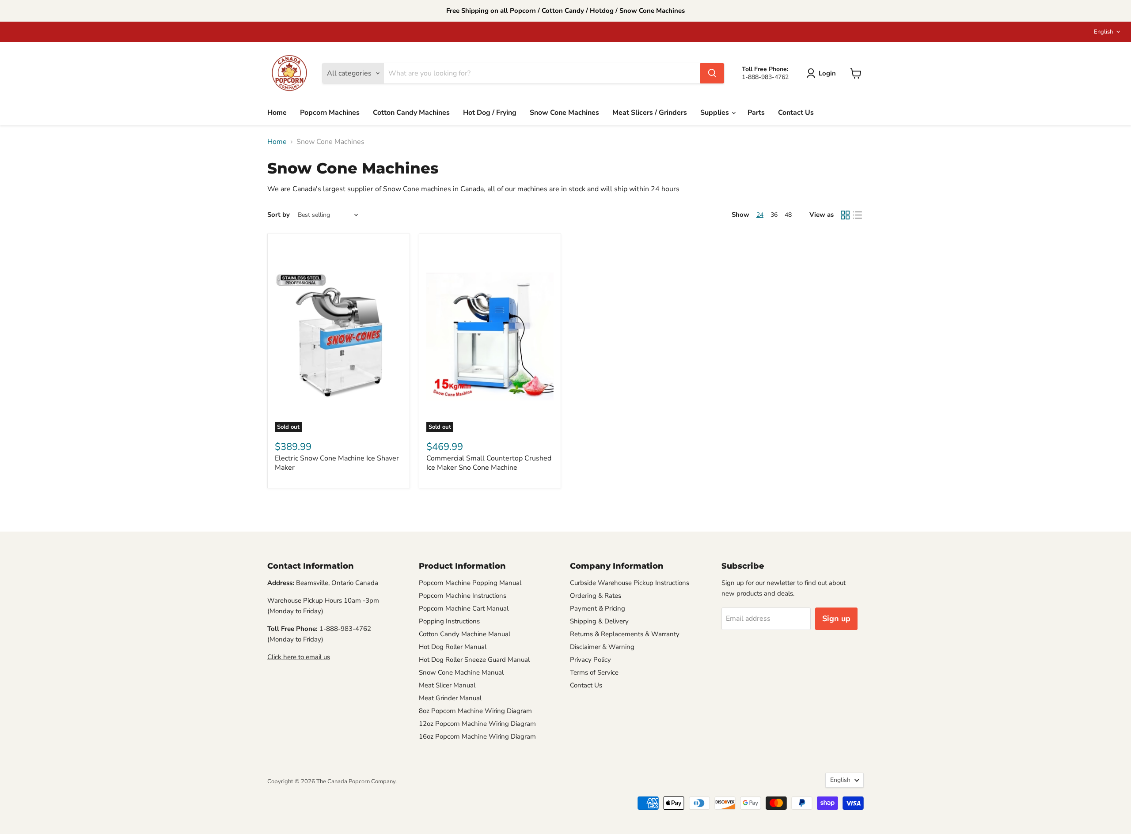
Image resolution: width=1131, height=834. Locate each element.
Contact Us (796, 112)
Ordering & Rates (595, 595)
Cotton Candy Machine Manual (464, 634)
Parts (756, 112)
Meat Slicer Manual (447, 685)
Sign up (836, 618)
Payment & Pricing (597, 608)
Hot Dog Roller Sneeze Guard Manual (474, 659)
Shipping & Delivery (599, 621)
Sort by (278, 215)
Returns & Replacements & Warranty (624, 634)
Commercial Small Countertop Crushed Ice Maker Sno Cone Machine (488, 462)
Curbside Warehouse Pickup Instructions (629, 582)
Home (277, 112)
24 (759, 215)
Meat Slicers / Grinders (649, 112)
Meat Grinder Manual (450, 698)
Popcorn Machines (330, 112)
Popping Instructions (449, 621)
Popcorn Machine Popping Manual (470, 582)
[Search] (712, 73)
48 (788, 215)
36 (774, 215)
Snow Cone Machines (564, 112)
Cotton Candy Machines (411, 112)
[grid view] (845, 215)
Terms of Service (594, 672)
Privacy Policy (590, 659)
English (1103, 32)
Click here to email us (298, 657)
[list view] (857, 215)
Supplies (715, 112)
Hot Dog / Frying (489, 112)
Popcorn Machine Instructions (462, 595)
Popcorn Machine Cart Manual (464, 608)
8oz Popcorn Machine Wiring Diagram (475, 710)
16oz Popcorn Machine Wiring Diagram (477, 736)
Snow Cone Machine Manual (461, 672)
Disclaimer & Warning (602, 646)
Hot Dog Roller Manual (452, 646)
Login (827, 73)
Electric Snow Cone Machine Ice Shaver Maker (337, 462)
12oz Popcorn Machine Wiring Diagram (477, 723)
